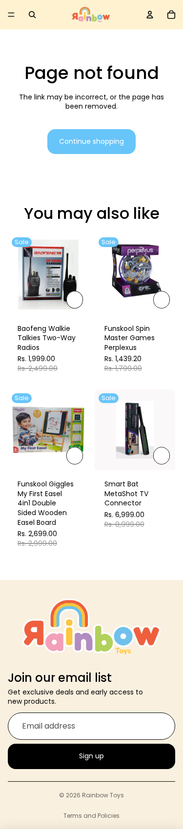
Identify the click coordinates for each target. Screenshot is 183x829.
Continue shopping (91, 141)
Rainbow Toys (103, 795)
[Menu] (11, 14)
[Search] (32, 14)
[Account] (150, 14)
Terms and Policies (91, 815)
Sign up (91, 756)
